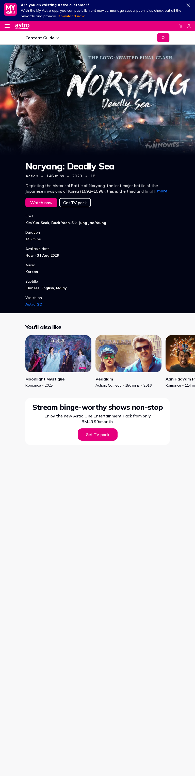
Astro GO (33, 304)
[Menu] (7, 26)
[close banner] (188, 4)
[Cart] (181, 26)
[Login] (189, 26)
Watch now (41, 202)
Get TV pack (75, 202)
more (162, 190)
